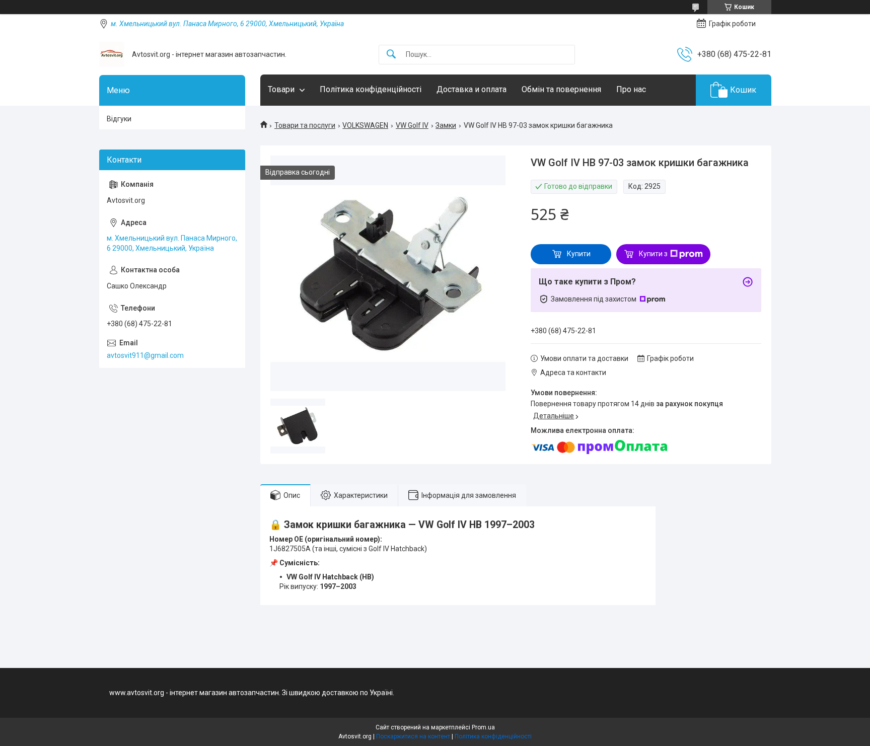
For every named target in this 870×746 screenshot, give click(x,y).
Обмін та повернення (561, 89)
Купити (579, 254)
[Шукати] (391, 54)
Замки (446, 125)
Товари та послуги (304, 125)
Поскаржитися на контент (413, 736)
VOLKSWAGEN (365, 125)
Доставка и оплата (471, 89)
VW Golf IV (412, 125)
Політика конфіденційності (370, 89)
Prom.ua (483, 727)
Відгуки (119, 119)
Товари (281, 89)
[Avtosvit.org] (111, 54)
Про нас (631, 89)
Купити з (653, 254)
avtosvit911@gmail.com (145, 355)
